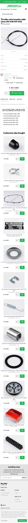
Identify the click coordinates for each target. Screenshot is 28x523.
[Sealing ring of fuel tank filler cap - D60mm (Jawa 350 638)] (14, 362)
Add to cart (18, 93)
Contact (17, 499)
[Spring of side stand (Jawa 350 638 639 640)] (14, 307)
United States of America (11, 1)
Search (15, 9)
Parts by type (5, 495)
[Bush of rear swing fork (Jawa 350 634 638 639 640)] (14, 334)
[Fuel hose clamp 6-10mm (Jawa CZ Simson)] (14, 171)
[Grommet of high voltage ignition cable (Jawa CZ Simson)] (14, 144)
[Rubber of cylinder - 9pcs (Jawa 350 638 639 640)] (14, 443)
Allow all (22, 520)
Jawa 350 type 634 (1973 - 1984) (10, 118)
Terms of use (19, 501)
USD (19, 1)
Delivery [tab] (19, 99)
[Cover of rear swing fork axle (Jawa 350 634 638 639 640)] (14, 253)
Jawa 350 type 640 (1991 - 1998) (10, 124)
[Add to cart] (22, 159)
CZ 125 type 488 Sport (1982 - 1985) (11, 113)
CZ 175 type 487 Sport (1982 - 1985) (11, 115)
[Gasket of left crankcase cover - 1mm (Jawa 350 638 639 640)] (14, 199)
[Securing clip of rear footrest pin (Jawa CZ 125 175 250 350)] (14, 280)
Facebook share (19, 82)
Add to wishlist (9, 82)
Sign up (24, 477)
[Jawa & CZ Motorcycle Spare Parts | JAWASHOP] (14, 6)
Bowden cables (9, 14)
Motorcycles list (6, 24)
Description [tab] (4, 99)
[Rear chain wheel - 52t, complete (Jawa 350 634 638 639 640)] (14, 389)
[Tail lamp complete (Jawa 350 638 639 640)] (14, 416)
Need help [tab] (13, 99)
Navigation (6, 9)
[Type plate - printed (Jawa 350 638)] (14, 226)
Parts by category (6, 493)
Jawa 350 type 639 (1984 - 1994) (10, 122)
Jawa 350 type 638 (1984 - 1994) (10, 120)
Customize (4, 520)
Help (17, 493)
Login (24, 1)
